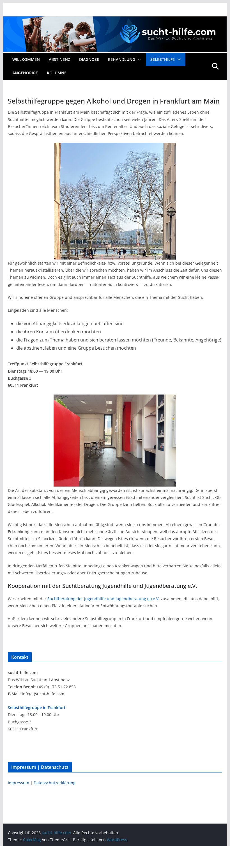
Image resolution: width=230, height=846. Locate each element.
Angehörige (25, 72)
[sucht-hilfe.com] (114, 20)
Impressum (19, 782)
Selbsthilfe (162, 59)
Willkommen (26, 59)
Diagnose (89, 59)
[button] (138, 59)
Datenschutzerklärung (54, 782)
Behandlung (121, 59)
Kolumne (56, 72)
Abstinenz (59, 59)
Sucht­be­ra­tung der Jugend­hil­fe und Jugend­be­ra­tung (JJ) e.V (102, 598)
